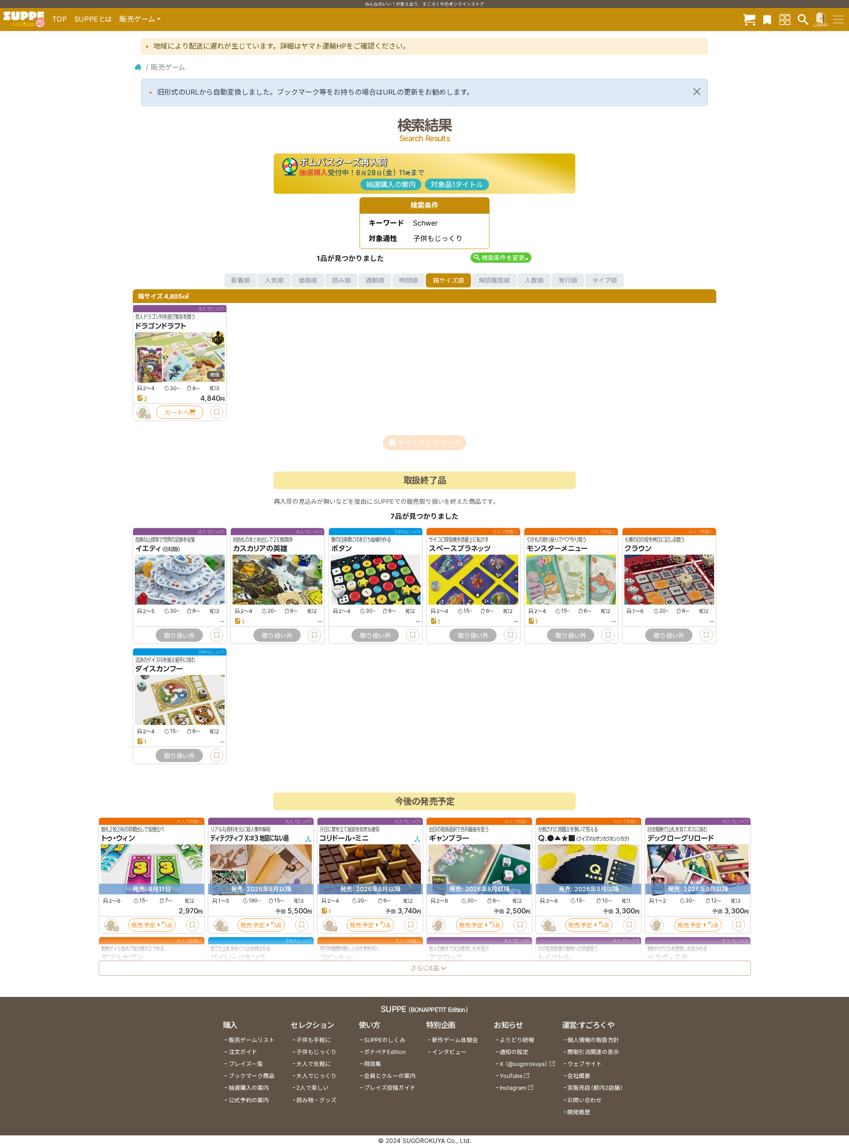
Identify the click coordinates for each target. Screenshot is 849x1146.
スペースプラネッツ (459, 548)
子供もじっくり (316, 1052)
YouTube (511, 1076)
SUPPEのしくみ (384, 1040)
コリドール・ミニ (344, 838)
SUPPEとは (93, 19)
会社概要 (578, 1076)
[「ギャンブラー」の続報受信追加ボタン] (438, 924)
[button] (500, 258)
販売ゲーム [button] (137, 19)
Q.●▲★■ (556, 838)
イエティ (148, 548)
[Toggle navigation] (838, 19)
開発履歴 (578, 1112)
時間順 (408, 280)
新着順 (240, 280)
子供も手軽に (313, 1040)
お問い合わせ (584, 1100)
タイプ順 (604, 280)
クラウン (638, 548)
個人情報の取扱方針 (593, 1040)
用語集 (372, 1064)
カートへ (176, 412)
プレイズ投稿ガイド (390, 1088)
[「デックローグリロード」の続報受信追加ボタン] (656, 924)
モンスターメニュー (557, 548)
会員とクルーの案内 (390, 1076)
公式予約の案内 (249, 1100)
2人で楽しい (312, 1088)
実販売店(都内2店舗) (595, 1088)
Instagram (513, 1088)
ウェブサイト (584, 1064)
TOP (59, 19)
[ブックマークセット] (767, 19)
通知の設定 (514, 1052)
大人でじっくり (316, 1076)
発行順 (567, 280)
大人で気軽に (313, 1064)
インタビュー (449, 1052)
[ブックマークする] (216, 412)
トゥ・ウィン (118, 838)
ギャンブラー (449, 838)
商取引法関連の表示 (593, 1052)
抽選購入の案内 (391, 184)
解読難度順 (494, 280)
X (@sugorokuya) (524, 1064)
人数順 (534, 280)
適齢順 (375, 280)
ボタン (341, 548)
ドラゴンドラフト (160, 326)
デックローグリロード (680, 838)
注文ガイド (243, 1052)
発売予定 (143, 924)
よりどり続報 (517, 1040)
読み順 (341, 280)
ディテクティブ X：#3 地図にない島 (249, 838)
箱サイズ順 (448, 280)
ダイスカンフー (159, 668)
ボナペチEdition (384, 1052)
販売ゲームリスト (252, 1040)
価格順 (307, 280)
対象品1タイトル (457, 184)
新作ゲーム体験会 (455, 1040)
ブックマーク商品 (252, 1076)
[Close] (697, 91)
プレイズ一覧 (246, 1064)
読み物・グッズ (316, 1100)
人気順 (274, 280)
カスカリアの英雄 (260, 548)
